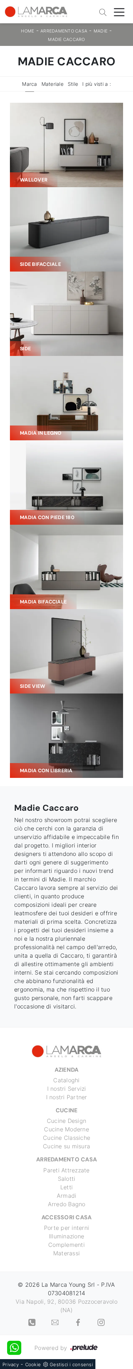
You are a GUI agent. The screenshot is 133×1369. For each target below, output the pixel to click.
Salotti (67, 1178)
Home (27, 31)
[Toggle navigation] (119, 11)
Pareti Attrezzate (66, 1170)
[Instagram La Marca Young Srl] (101, 1322)
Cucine (67, 1110)
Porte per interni (66, 1227)
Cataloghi (66, 1080)
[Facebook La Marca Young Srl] (78, 1322)
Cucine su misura (66, 1146)
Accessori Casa (66, 1217)
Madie (100, 31)
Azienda (67, 1069)
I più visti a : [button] (96, 84)
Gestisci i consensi (71, 1364)
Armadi (67, 1195)
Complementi (66, 1244)
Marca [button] (29, 84)
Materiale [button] (52, 84)
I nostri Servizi (66, 1088)
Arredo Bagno (66, 1204)
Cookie (33, 1364)
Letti (66, 1187)
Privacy (10, 1364)
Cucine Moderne (66, 1129)
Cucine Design (66, 1120)
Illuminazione (66, 1236)
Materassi (66, 1253)
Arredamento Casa (63, 31)
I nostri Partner (66, 1097)
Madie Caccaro (66, 39)
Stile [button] (73, 84)
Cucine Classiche (66, 1137)
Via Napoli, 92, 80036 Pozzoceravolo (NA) (66, 1306)
